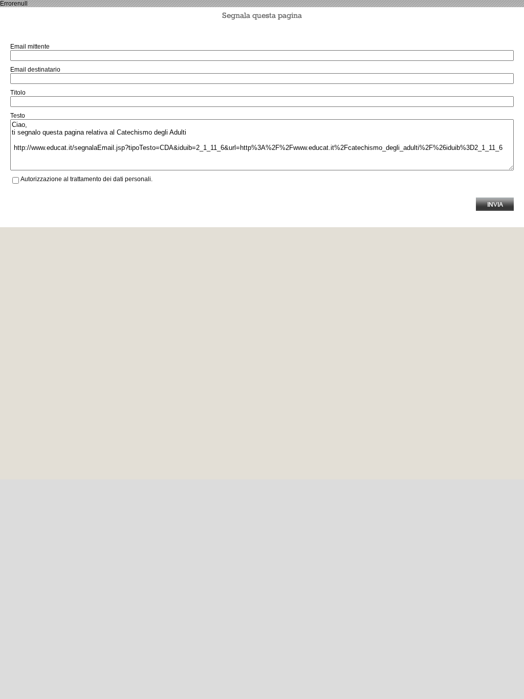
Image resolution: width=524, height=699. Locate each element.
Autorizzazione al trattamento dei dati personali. (86, 179)
